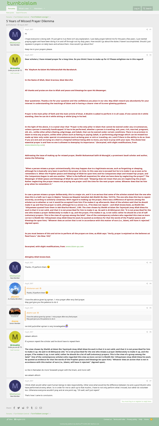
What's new (24, 8)
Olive (10, 419)
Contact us (108, 419)
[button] (30, 8)
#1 (150, 29)
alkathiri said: (31, 313)
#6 (150, 332)
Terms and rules (119, 419)
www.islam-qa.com (75, 246)
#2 (150, 55)
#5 (150, 308)
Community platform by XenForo (79, 424)
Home (146, 419)
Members (38, 8)
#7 (150, 381)
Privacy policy (132, 419)
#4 (150, 283)
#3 (150, 262)
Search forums (21, 13)
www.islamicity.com (34, 145)
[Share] (147, 29)
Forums (11, 8)
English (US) (20, 419)
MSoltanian (12, 25)
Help (140, 419)
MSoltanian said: (33, 288)
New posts (10, 13)
